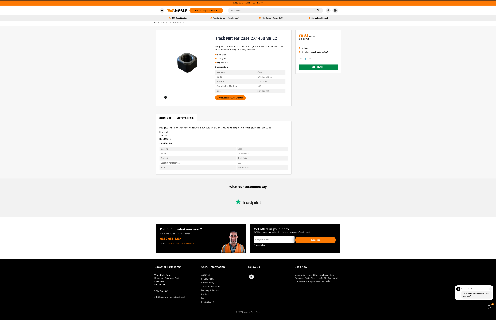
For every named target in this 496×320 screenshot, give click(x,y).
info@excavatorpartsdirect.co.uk (181, 243)
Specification (164, 117)
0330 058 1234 (171, 238)
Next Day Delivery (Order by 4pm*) (226, 18)
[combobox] (275, 10)
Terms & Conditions (210, 286)
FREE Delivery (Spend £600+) (273, 18)
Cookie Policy (207, 282)
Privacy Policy (207, 278)
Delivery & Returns (186, 117)
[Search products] (318, 10)
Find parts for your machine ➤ (206, 10)
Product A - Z (207, 301)
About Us (205, 274)
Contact (205, 294)
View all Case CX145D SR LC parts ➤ (230, 98)
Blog (203, 298)
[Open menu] (162, 10)
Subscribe (315, 240)
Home (156, 22)
